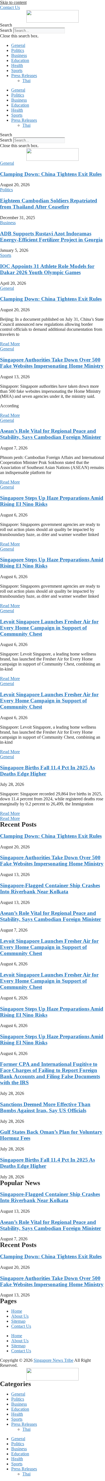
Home (16, 1311)
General (18, 45)
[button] (52, 25)
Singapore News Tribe (53, 1360)
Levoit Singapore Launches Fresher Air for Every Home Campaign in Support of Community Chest (49, 628)
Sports (16, 70)
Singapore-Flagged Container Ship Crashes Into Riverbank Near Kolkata (50, 888)
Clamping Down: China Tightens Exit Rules (51, 174)
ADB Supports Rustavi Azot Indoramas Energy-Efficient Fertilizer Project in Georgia (51, 237)
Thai (26, 80)
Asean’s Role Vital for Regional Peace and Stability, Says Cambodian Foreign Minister (50, 434)
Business (19, 55)
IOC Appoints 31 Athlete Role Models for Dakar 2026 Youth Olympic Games (47, 269)
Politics (17, 50)
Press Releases (24, 75)
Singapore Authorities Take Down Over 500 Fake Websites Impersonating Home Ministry (52, 363)
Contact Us (21, 1326)
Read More (10, 343)
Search (6, 30)
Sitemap (18, 1321)
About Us (20, 1316)
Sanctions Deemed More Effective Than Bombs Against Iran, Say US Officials (45, 1107)
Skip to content (13, 2)
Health (17, 65)
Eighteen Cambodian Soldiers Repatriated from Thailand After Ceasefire (48, 204)
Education (20, 60)
